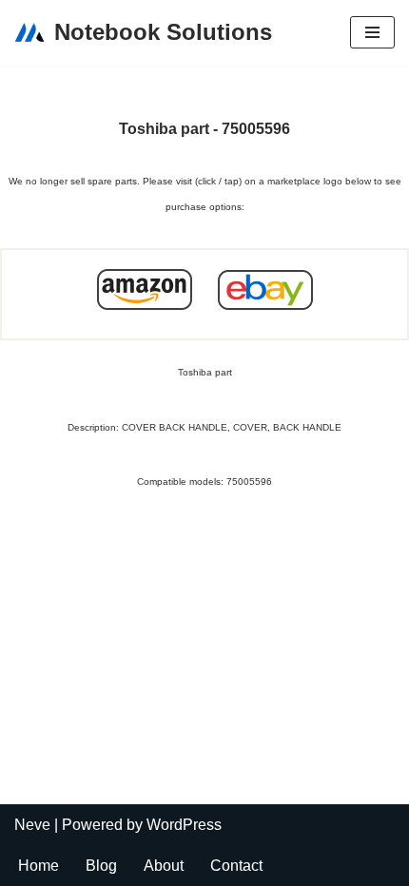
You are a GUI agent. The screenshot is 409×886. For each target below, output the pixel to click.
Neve (32, 825)
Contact (236, 865)
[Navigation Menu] (372, 32)
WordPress (184, 825)
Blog (101, 865)
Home (38, 865)
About (164, 865)
